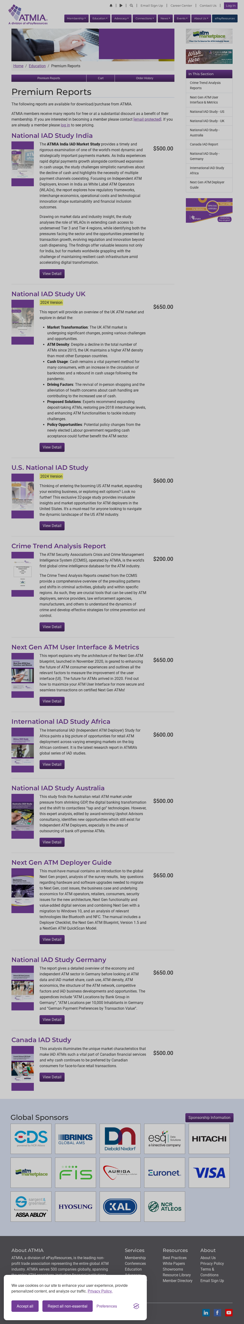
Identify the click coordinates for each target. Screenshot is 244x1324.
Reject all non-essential (67, 1306)
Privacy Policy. (100, 1291)
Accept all (25, 1306)
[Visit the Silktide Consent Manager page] (136, 1306)
